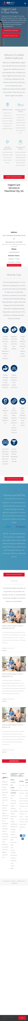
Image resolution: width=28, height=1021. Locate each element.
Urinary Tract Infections (22, 339)
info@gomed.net (14, 788)
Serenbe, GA (22, 822)
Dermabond (14, 456)
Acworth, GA (22, 799)
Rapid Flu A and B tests (5, 456)
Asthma (14, 375)
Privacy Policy (14, 881)
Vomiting (5, 377)
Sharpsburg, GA (22, 826)
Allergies (5, 418)
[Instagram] (22, 837)
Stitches (14, 454)
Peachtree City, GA (21, 813)
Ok (22, 1018)
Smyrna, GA (22, 796)
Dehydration (5, 385)
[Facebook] (21, 834)
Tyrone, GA (21, 817)
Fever (6, 341)
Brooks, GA (22, 801)
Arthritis (14, 349)
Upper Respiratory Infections (5, 351)
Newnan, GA (22, 809)
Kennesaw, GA (22, 793)
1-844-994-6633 (14, 252)
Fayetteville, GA (22, 806)
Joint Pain (14, 344)
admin (4, 646)
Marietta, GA (22, 788)
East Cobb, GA (22, 785)
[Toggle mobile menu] (25, 3)
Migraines (14, 336)
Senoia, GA (21, 820)
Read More (4, 648)
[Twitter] (24, 834)
